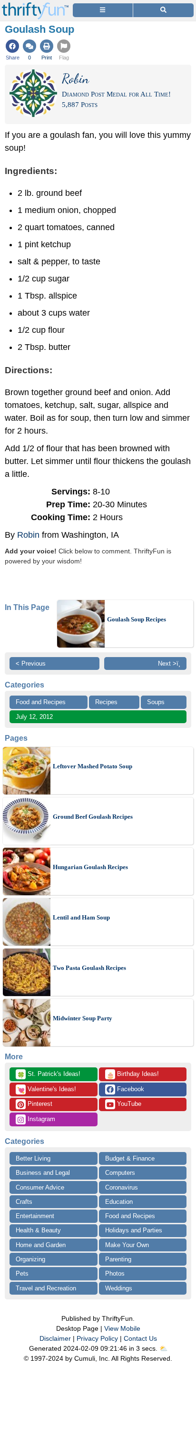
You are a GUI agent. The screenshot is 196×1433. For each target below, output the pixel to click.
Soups (156, 702)
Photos (115, 1273)
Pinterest (39, 1103)
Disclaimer (55, 1338)
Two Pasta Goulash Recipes (89, 967)
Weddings (118, 1288)
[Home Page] (35, 5)
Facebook (129, 1089)
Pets (22, 1273)
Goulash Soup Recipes (136, 619)
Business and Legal (43, 1172)
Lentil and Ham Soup (81, 917)
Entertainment (35, 1216)
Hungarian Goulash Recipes (90, 867)
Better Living (33, 1158)
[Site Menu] (103, 10)
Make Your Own (127, 1245)
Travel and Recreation (46, 1288)
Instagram (40, 1119)
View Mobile (122, 1328)
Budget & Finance (130, 1158)
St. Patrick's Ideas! (48, 1074)
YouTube (128, 1103)
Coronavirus (121, 1187)
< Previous (31, 663)
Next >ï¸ (169, 663)
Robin (28, 535)
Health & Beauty (38, 1230)
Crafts (24, 1201)
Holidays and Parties (133, 1230)
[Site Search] (163, 10)
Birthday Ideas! (133, 1074)
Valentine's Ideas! (46, 1089)
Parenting (118, 1259)
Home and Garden (41, 1245)
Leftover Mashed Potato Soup (92, 766)
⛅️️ (163, 1348)
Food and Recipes (41, 702)
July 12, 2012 (34, 716)
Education (119, 1201)
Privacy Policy (97, 1338)
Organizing (30, 1259)
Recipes (106, 702)
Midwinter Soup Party (82, 1018)
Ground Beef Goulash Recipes (93, 816)
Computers (120, 1172)
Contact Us (140, 1338)
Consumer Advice (40, 1187)
